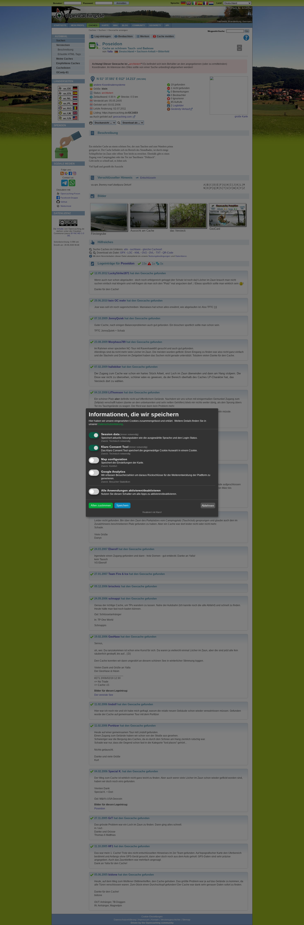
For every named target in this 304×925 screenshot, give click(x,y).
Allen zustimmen (101, 505)
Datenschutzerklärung (110, 424)
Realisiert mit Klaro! (152, 512)
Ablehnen (208, 505)
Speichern (122, 505)
